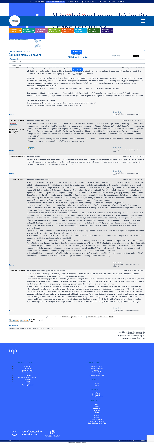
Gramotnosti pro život (38, 49)
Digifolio (38, 42)
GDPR (27, 383)
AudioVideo (96, 410)
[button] (143, 21)
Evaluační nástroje (38, 47)
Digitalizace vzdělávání (88, 2)
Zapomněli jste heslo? (76, 72)
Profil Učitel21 (38, 46)
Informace (27, 366)
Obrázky (97, 414)
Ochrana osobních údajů (14, 440)
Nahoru (11, 115)
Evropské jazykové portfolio (97, 423)
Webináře (26, 39)
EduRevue (112, 2)
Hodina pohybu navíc (97, 421)
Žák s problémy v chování (25, 54)
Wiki (96, 405)
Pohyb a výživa (97, 419)
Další (35, 39)
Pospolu (96, 417)
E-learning (96, 408)
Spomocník (37, 41)
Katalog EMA (38, 40)
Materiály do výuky (13, 39)
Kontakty (27, 375)
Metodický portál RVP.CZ (55, 2)
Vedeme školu (40, 2)
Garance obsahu (27, 372)
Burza (97, 412)
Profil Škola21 (38, 45)
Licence (27, 381)
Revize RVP (102, 2)
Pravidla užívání (27, 370)
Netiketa (27, 374)
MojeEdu (121, 2)
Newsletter (27, 379)
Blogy (38, 44)
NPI (31, 2)
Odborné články (20, 39)
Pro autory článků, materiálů (27, 377)
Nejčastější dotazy (28, 385)
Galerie (96, 416)
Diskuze (96, 406)
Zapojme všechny (72, 2)
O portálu (28, 368)
